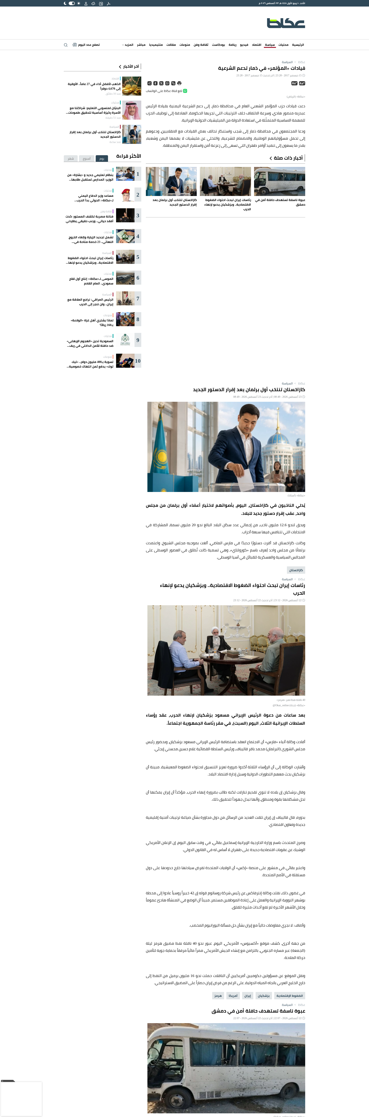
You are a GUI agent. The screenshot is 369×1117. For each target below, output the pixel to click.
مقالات (171, 45)
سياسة (270, 45)
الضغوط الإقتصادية (290, 996)
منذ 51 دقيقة (113, 118)
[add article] (101, 3)
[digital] (109, 3)
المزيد (128, 45)
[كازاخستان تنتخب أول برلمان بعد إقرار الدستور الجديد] (131, 134)
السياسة (287, 62)
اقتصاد (256, 45)
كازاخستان (296, 570)
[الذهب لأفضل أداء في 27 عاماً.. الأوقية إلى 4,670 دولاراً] (131, 86)
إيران (247, 996)
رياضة (232, 45)
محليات (283, 45)
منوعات (185, 45)
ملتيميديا (156, 45)
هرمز (218, 996)
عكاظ (299, 62)
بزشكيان (264, 996)
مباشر (141, 45)
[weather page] (93, 3)
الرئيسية (298, 45)
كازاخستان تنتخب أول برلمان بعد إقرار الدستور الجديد (95, 134)
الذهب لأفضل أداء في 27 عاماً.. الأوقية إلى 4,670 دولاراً (94, 86)
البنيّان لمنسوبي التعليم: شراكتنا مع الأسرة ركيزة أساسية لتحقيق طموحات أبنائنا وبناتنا (94, 110)
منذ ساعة (115, 142)
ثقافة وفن (201, 45)
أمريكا (233, 996)
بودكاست (218, 45)
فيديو (244, 45)
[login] (85, 3)
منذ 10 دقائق (113, 94)
